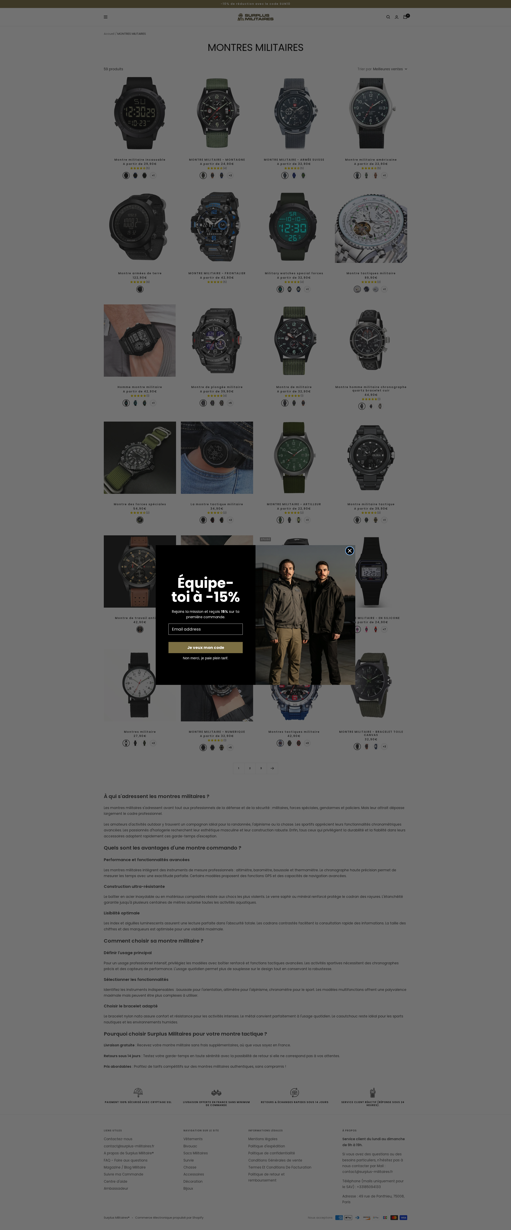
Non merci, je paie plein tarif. (205, 658)
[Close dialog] (350, 551)
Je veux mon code (205, 647)
